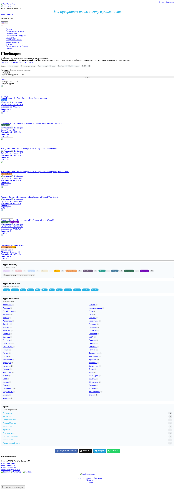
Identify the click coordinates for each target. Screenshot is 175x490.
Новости (89, 480)
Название (5, 70)
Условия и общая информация (90, 478)
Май (37, 290)
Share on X (87, 451)
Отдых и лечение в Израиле (17, 46)
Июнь (44, 290)
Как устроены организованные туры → (17, 62)
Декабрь (94, 290)
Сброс (3, 79)
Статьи (90, 482)
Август (59, 290)
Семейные (61, 66)
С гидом (76, 66)
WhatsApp (114, 451)
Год (2, 72)
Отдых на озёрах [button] (12, 42)
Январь (6, 290)
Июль (51, 290)
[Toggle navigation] (2, 25)
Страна (4, 75)
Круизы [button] (9, 44)
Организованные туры (15, 31)
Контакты (170, 2)
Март (23, 290)
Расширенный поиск (9, 82)
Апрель (30, 290)
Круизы (52, 66)
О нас (161, 2)
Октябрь (77, 290)
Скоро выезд (42, 66)
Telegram (101, 451)
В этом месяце (13, 66)
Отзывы (9, 48)
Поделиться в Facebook (68, 451)
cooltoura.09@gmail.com (10, 470)
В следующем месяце (28, 66)
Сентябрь (68, 290)
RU (6, 23)
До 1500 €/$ (86, 66)
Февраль (15, 290)
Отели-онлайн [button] (11, 33)
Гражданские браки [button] (14, 40)
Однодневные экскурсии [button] (16, 35)
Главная (9, 29)
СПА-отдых (10, 38)
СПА (69, 66)
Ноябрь (85, 290)
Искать (87, 77)
